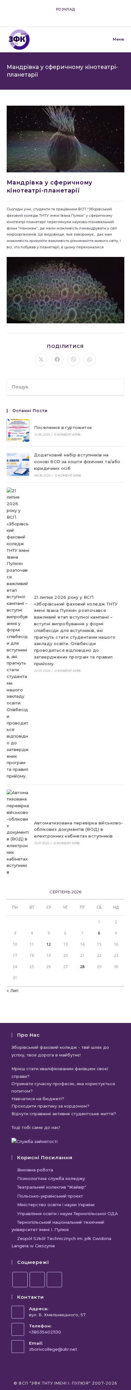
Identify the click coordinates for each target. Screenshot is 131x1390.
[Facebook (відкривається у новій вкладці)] (55, 16)
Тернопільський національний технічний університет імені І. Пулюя (57, 1226)
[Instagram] (37, 1279)
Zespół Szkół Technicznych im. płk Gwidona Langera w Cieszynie (61, 1242)
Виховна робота (35, 1169)
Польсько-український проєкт (50, 1195)
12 (48, 944)
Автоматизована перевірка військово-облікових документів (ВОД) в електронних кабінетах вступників (78, 829)
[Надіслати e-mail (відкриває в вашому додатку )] (76, 16)
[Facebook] (20, 1279)
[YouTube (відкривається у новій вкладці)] (70, 16)
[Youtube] (54, 1279)
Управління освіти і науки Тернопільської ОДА (67, 1213)
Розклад (65, 9)
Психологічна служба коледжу (51, 1178)
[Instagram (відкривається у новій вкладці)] (62, 16)
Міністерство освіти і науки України (55, 1204)
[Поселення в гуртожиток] (18, 430)
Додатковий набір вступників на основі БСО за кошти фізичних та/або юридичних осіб (77, 461)
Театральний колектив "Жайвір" (51, 1187)
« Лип (12, 990)
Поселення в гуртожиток (63, 427)
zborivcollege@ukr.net (53, 1349)
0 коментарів (67, 434)
